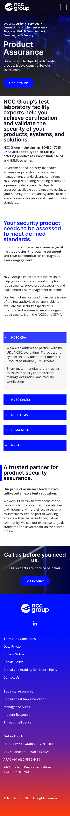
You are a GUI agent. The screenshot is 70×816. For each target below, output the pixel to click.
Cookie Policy (13, 662)
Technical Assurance (18, 691)
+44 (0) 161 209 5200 (38, 744)
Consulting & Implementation (24, 27)
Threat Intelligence (17, 722)
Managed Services (17, 707)
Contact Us (11, 677)
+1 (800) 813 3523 (37, 752)
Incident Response (17, 714)
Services (33, 23)
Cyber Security (14, 23)
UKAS (7, 152)
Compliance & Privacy (18, 35)
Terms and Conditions (20, 639)
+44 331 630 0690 (16, 772)
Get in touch (18, 83)
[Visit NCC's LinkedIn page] (35, 623)
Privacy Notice (14, 654)
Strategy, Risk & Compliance (23, 31)
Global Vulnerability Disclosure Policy (30, 670)
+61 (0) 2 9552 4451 (26, 759)
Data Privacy (13, 646)
